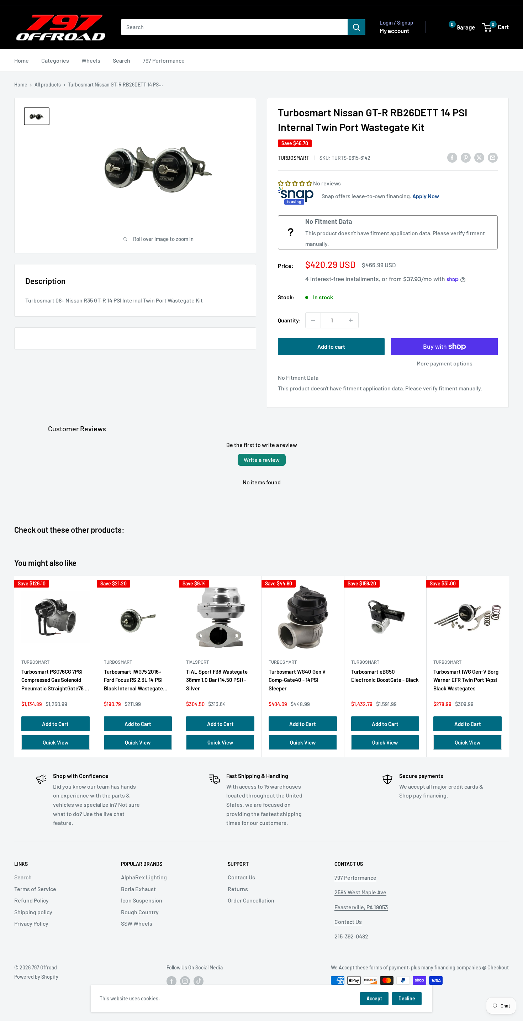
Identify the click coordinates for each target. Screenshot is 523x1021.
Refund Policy (31, 900)
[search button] (356, 27)
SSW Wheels (136, 923)
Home (21, 60)
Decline (406, 998)
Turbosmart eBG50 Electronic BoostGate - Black (385, 675)
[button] (456, 27)
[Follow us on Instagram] (185, 981)
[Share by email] (493, 157)
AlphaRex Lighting (144, 877)
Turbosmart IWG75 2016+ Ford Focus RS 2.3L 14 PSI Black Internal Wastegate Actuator (133, 681)
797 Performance (164, 60)
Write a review (262, 459)
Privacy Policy (31, 923)
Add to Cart (55, 724)
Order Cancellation (251, 900)
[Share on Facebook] (452, 157)
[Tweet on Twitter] (479, 157)
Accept (374, 998)
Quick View (55, 742)
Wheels (90, 60)
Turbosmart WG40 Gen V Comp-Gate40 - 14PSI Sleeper (297, 679)
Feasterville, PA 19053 (361, 907)
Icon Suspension (141, 900)
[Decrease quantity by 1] (313, 320)
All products (48, 84)
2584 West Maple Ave (360, 892)
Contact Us (241, 877)
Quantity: (289, 320)
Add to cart (331, 346)
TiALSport (197, 662)
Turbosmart (293, 158)
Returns (238, 888)
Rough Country (140, 912)
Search (121, 60)
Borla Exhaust (138, 888)
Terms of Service (35, 888)
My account (394, 30)
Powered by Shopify (36, 977)
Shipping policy (33, 912)
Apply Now (425, 196)
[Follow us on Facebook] (171, 981)
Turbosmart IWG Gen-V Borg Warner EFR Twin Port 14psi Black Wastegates (465, 679)
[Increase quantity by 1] (350, 320)
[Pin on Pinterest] (466, 157)
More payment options (444, 363)
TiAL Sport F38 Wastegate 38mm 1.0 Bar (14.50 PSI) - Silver (217, 679)
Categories (55, 60)
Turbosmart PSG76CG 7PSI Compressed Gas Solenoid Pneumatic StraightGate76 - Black (54, 681)
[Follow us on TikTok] (199, 981)
